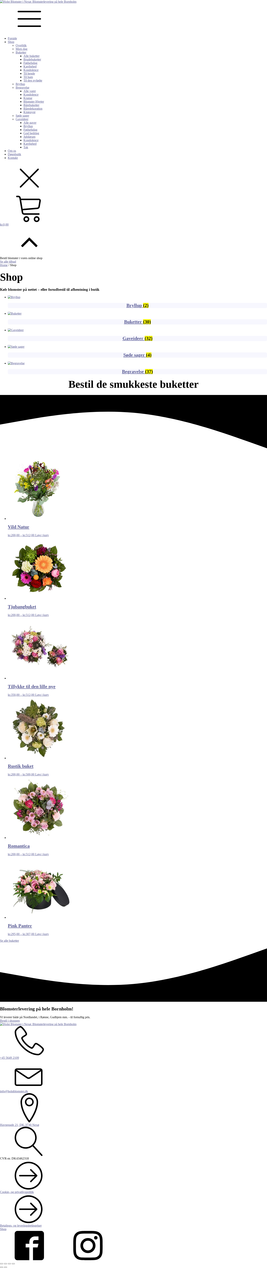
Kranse (27, 98)
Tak (25, 147)
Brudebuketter (32, 59)
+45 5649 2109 (9, 1057)
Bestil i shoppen (10, 1020)
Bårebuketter (31, 105)
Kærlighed (30, 66)
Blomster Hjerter (33, 101)
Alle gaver (29, 122)
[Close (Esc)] (1, 1263)
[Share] (5, 1263)
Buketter (21, 52)
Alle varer (29, 91)
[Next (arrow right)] (5, 1267)
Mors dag (21, 49)
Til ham (28, 77)
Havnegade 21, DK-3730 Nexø (19, 1125)
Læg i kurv (42, 535)
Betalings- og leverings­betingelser (21, 1225)
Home (4, 265)
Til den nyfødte (32, 80)
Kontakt (13, 157)
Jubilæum (29, 136)
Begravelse (22, 87)
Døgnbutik (14, 154)
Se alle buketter (9, 940)
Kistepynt (29, 112)
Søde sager (22, 115)
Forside (12, 38)
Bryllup (20, 84)
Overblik (21, 45)
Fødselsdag (30, 63)
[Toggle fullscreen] (9, 1263)
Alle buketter (31, 56)
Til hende (29, 73)
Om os (12, 150)
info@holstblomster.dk (14, 1091)
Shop (11, 42)
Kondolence (31, 70)
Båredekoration (32, 108)
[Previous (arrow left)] (1, 1267)
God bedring (31, 133)
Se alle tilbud (8, 261)
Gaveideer (22, 119)
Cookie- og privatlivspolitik (17, 1192)
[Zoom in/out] (13, 1263)
